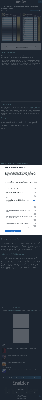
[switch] (34, 188)
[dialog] (21, 200)
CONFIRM (13, 231)
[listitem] (21, 186)
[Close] (40, 167)
